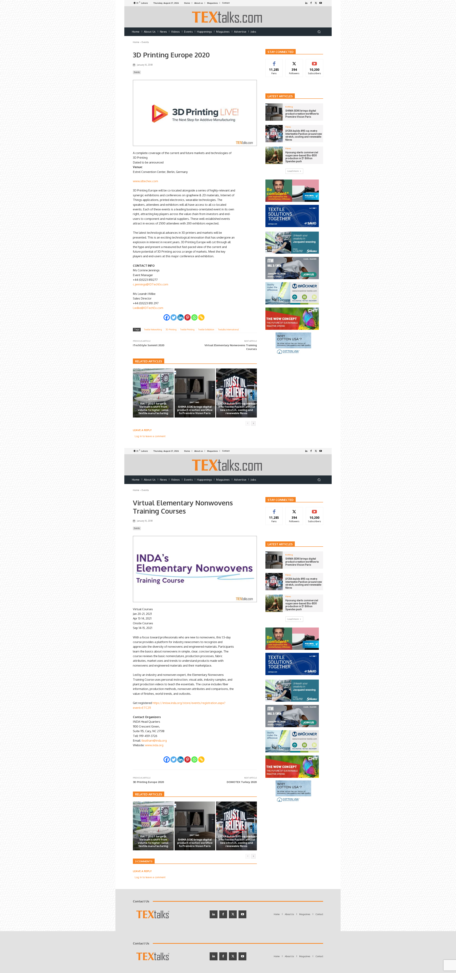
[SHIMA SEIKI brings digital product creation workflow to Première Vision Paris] (195, 392)
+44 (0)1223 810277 (145, 279)
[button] (319, 32)
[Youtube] (320, 3)
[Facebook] (311, 3)
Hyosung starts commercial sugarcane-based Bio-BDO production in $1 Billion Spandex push (301, 157)
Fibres (236, 399)
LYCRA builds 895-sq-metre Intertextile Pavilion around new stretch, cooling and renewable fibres (236, 408)
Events (145, 42)
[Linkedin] (180, 317)
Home (136, 42)
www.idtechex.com (145, 181)
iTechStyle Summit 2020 (148, 345)
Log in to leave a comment (150, 436)
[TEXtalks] (228, 17)
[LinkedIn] (306, 3)
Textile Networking (153, 329)
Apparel (152, 399)
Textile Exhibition (206, 329)
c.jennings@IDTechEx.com (150, 284)
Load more (293, 171)
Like (274, 61)
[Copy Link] (201, 317)
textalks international (228, 329)
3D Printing (171, 329)
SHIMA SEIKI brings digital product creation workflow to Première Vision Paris (195, 410)
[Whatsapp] (194, 317)
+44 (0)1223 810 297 (146, 303)
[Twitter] (316, 3)
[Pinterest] (187, 317)
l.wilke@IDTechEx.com (148, 308)
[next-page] (253, 423)
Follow (294, 61)
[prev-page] (247, 423)
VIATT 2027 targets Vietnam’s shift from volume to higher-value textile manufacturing (153, 408)
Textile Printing (187, 329)
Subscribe (314, 61)
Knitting (194, 402)
